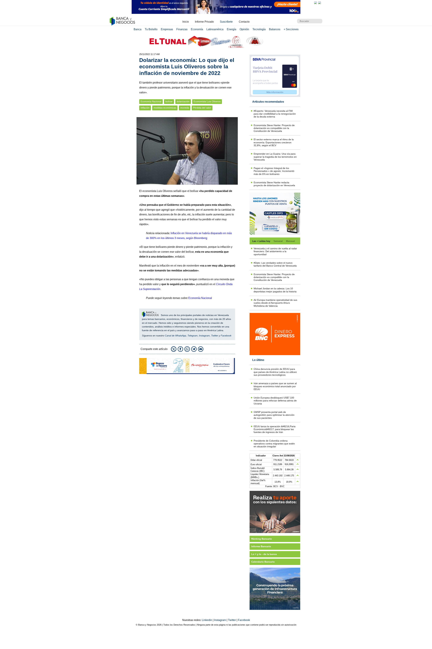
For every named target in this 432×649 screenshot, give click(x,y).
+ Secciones (291, 29)
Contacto (244, 21)
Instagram (204, 335)
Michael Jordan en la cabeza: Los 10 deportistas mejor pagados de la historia (275, 290)
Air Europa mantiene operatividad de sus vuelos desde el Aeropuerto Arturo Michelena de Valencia (275, 303)
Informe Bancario (261, 546)
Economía (197, 29)
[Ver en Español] (319, 2)
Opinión (244, 29)
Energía (231, 29)
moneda (184, 108)
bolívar (169, 101)
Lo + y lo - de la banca (264, 554)
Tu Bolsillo (151, 29)
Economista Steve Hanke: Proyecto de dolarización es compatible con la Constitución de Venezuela (274, 128)
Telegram (192, 335)
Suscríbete (226, 21)
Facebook (226, 335)
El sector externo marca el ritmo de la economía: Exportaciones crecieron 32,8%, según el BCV (274, 142)
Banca (137, 29)
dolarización (183, 101)
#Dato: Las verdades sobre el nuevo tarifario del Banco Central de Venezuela (275, 264)
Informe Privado (204, 21)
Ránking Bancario (261, 538)
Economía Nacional (151, 101)
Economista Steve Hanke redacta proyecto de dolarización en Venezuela (274, 184)
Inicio (185, 21)
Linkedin (207, 620)
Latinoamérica (214, 29)
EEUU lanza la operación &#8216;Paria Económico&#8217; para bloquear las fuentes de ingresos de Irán (274, 429)
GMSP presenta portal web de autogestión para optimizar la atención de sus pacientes (274, 415)
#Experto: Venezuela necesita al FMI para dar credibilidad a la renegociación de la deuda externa (275, 114)
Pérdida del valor (202, 108)
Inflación (145, 108)
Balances (274, 29)
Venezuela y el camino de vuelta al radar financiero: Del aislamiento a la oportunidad (275, 251)
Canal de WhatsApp (175, 335)
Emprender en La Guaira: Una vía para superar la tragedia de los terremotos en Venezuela (275, 156)
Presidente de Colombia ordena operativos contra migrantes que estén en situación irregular (274, 443)
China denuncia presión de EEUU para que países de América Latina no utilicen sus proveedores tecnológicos (275, 372)
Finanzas (181, 29)
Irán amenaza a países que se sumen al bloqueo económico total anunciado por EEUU (275, 386)
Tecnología (259, 29)
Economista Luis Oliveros (207, 101)
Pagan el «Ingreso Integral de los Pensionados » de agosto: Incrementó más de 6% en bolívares (274, 171)
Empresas (167, 29)
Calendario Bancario (263, 561)
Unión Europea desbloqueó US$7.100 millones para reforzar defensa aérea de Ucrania (275, 400)
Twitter (214, 335)
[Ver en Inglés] (315, 2)
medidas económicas (165, 108)
